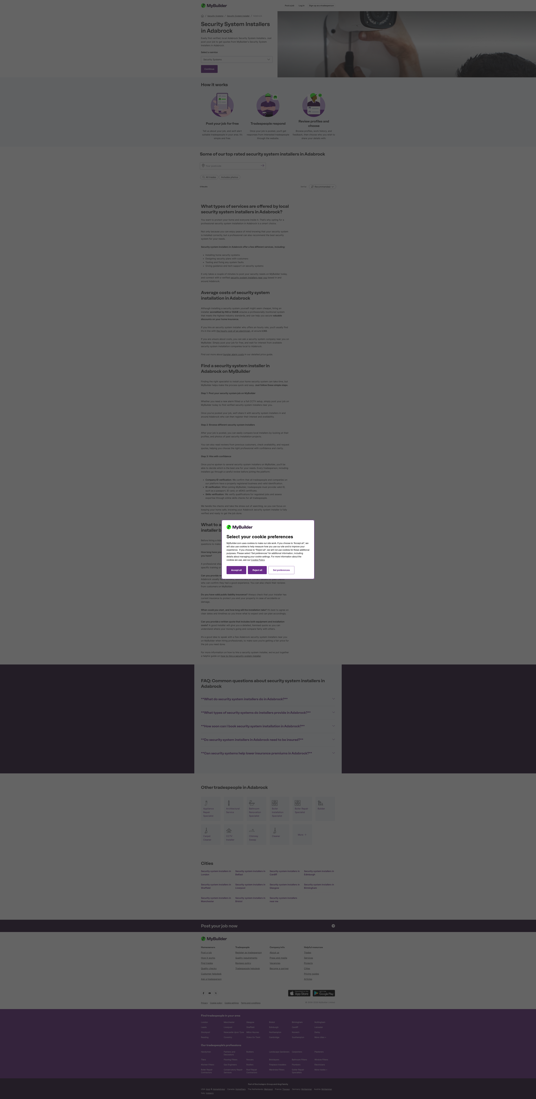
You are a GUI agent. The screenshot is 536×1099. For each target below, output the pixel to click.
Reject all (257, 570)
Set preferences (281, 570)
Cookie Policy (258, 559)
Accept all (236, 570)
